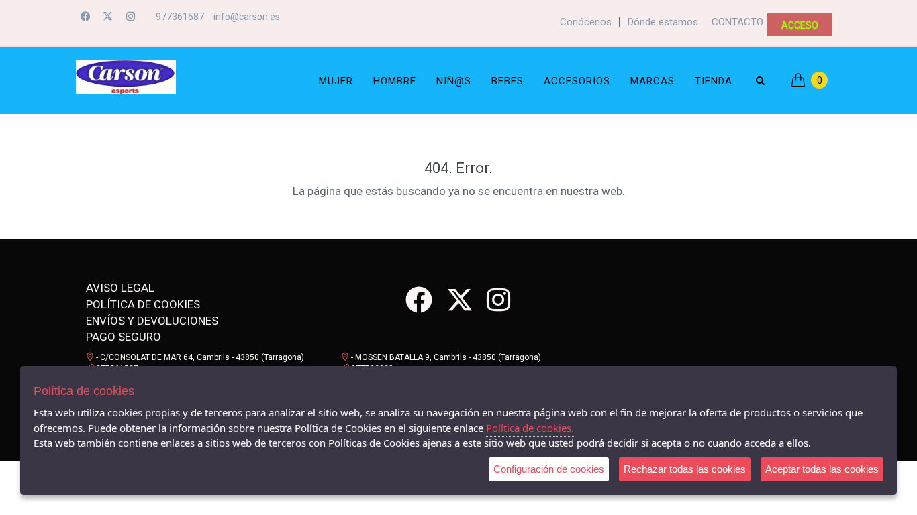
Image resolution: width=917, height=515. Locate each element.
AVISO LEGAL (120, 287)
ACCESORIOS (577, 81)
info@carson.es (246, 16)
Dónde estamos (663, 22)
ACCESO (799, 25)
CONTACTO (737, 22)
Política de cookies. (530, 428)
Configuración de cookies (548, 469)
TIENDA (713, 81)
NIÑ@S (453, 81)
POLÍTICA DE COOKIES (143, 304)
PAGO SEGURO (123, 336)
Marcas (652, 81)
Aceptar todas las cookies (822, 469)
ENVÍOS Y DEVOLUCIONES (152, 320)
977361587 (180, 16)
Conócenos (586, 22)
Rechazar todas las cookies (685, 469)
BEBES (507, 81)
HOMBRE (394, 81)
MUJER (336, 81)
